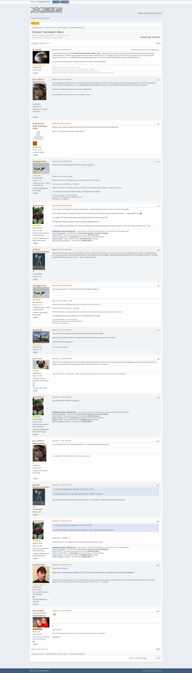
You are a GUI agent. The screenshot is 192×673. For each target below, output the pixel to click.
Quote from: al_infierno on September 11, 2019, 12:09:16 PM (73, 525)
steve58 (38, 49)
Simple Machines (44, 670)
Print (158, 43)
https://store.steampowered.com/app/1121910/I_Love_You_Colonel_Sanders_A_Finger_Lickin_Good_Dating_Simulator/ (93, 572)
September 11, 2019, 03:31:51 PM (61, 521)
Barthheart (40, 123)
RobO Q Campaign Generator (61, 241)
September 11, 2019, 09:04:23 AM (61, 330)
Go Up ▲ (160, 671)
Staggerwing (40, 161)
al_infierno (39, 79)
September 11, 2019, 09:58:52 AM (61, 358)
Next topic (156, 37)
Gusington (39, 610)
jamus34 (38, 330)
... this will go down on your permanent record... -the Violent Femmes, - (76, 191)
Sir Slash (38, 358)
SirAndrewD (40, 565)
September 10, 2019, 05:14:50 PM (61, 79)
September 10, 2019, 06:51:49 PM (61, 205)
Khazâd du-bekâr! (57, 239)
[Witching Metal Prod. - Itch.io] (33, 114)
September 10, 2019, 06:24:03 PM (61, 161)
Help (144, 671)
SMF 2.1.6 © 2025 (34, 670)
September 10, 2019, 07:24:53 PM (61, 249)
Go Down (34, 43)
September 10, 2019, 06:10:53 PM (61, 123)
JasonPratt (39, 205)
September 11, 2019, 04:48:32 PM (61, 610)
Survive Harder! (57, 235)
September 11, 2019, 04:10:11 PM (61, 565)
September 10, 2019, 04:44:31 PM (61, 49)
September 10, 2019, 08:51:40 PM (61, 285)
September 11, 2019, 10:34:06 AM (61, 397)
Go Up (33, 649)
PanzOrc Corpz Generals (59, 237)
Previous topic (146, 37)
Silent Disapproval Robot (41, 250)
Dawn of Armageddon (59, 233)
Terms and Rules (151, 671)
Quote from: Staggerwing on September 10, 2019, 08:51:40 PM (74, 489)
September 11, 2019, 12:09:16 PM (61, 441)
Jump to (131, 658)
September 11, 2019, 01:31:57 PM (61, 485)
